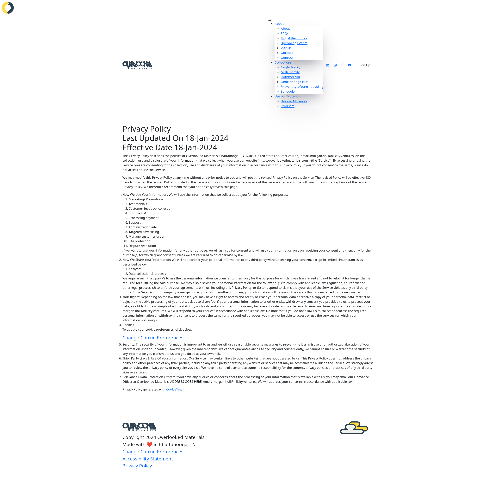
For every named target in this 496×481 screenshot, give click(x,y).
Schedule (288, 91)
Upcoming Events (294, 43)
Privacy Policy (137, 465)
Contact (287, 57)
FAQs (285, 33)
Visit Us (286, 48)
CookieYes (173, 389)
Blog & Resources (294, 38)
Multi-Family (290, 72)
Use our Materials (288, 96)
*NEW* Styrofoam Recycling (302, 86)
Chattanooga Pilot (295, 82)
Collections (283, 62)
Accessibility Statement (147, 458)
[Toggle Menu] (269, 20)
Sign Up (364, 65)
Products (287, 106)
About (279, 24)
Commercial (290, 77)
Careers (287, 53)
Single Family (290, 67)
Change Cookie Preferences (152, 337)
